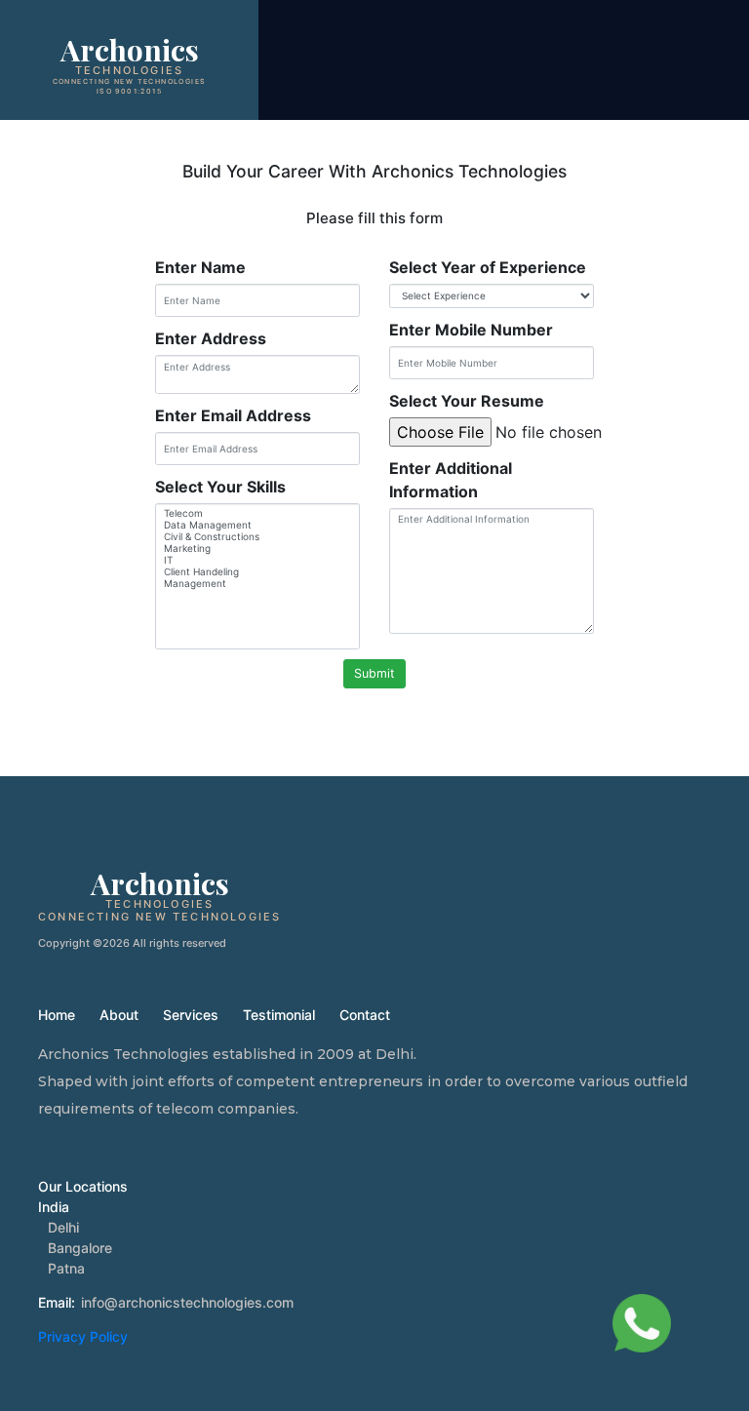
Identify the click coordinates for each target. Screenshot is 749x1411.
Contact (364, 1014)
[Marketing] (258, 548)
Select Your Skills (220, 486)
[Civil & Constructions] (258, 536)
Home (56, 1014)
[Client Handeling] (258, 571)
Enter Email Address (233, 415)
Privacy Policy (83, 1336)
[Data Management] (258, 524)
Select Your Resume (466, 401)
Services (190, 1014)
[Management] (258, 583)
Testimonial (279, 1014)
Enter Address (210, 338)
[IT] (258, 560)
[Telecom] (258, 513)
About (118, 1014)
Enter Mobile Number (471, 329)
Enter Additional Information (450, 479)
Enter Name (200, 267)
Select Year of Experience (487, 267)
